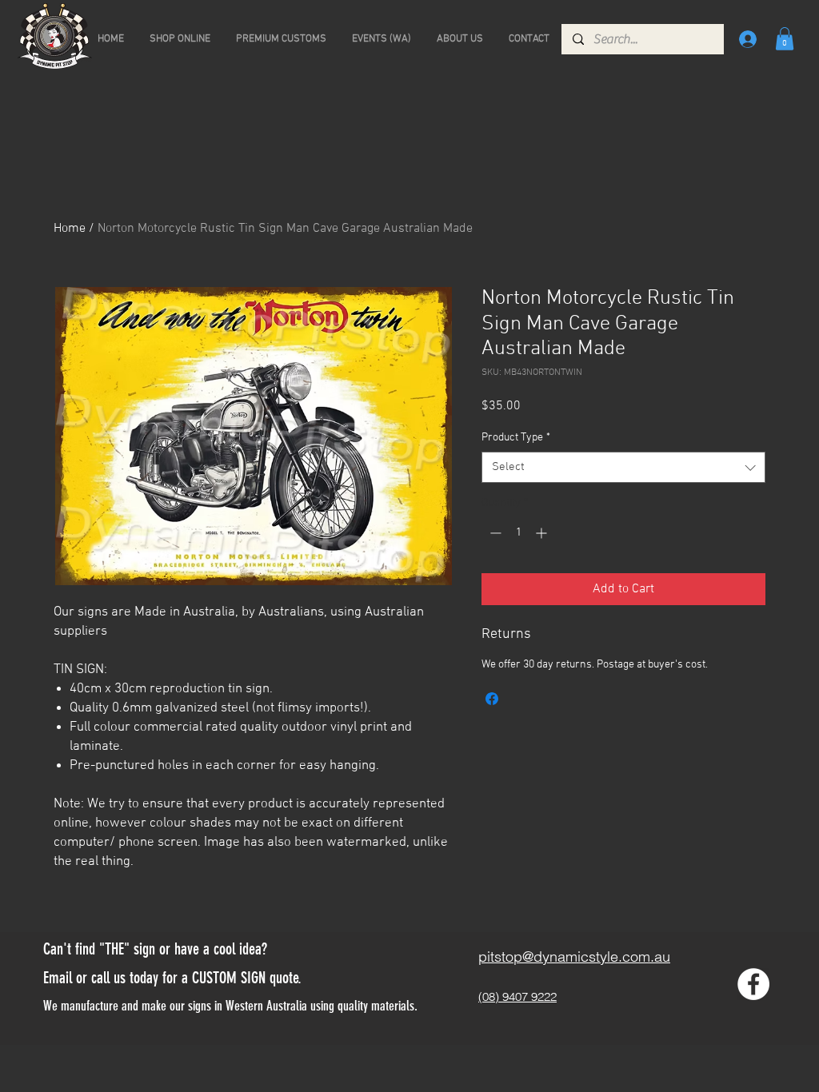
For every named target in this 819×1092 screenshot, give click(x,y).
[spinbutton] (518, 533)
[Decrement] (494, 533)
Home (70, 229)
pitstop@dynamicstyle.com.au (574, 956)
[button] (784, 38)
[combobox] (623, 467)
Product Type (515, 437)
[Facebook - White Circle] (753, 984)
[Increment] (543, 533)
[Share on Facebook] (491, 698)
